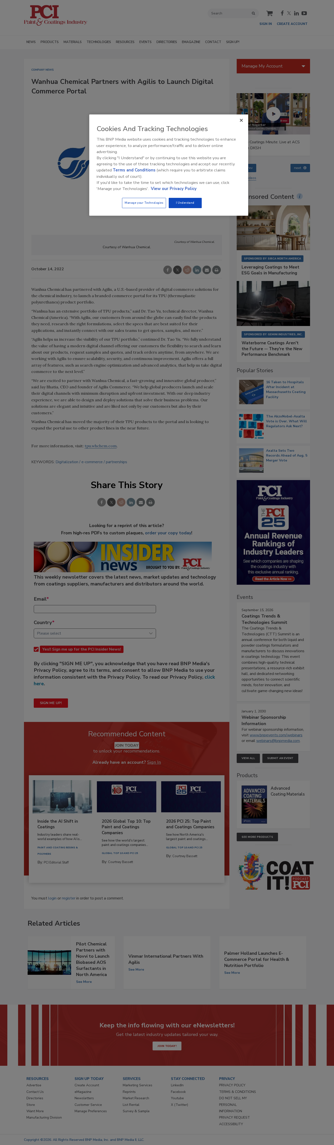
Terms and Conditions (134, 170)
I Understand (185, 203)
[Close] (241, 120)
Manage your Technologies (144, 203)
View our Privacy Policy (174, 188)
